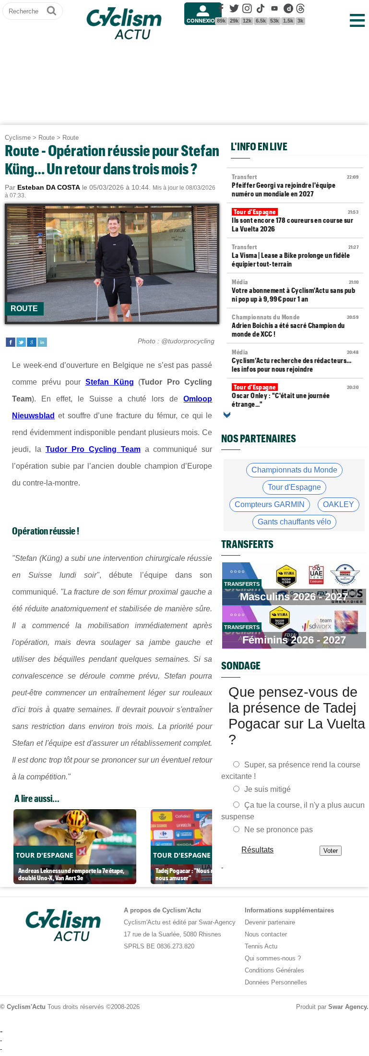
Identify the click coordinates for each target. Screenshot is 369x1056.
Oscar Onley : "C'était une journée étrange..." (295, 395)
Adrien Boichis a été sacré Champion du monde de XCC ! (295, 325)
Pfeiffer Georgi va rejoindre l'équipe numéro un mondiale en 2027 (295, 185)
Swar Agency (347, 1006)
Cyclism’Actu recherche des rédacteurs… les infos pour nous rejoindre (295, 360)
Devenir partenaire (270, 922)
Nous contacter (266, 934)
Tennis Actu (261, 946)
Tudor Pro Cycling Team (93, 449)
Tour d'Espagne (294, 487)
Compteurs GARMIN (270, 504)
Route (46, 137)
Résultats (258, 850)
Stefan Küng (109, 382)
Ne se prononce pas (278, 829)
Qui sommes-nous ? (273, 958)
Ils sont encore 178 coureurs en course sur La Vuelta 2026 (295, 220)
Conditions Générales (274, 970)
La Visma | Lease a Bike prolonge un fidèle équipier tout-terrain (295, 255)
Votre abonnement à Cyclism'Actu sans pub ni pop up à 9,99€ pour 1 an (295, 290)
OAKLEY (338, 504)
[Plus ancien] (227, 415)
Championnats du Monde (294, 470)
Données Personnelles (276, 982)
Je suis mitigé (267, 789)
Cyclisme (18, 137)
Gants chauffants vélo (294, 522)
